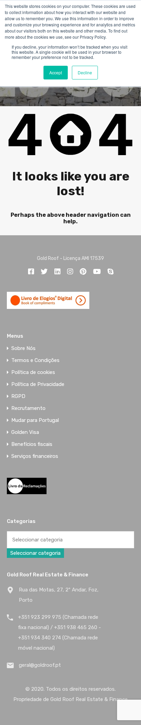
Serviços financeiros (34, 456)
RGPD (18, 396)
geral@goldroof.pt (40, 665)
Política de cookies (33, 372)
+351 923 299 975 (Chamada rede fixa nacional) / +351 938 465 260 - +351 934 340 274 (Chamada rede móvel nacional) (59, 632)
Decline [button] (85, 72)
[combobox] (35, 553)
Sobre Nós (23, 348)
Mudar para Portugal (35, 420)
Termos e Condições (35, 360)
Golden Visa (25, 432)
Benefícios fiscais (31, 444)
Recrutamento (28, 408)
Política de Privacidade (37, 384)
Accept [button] (55, 72)
